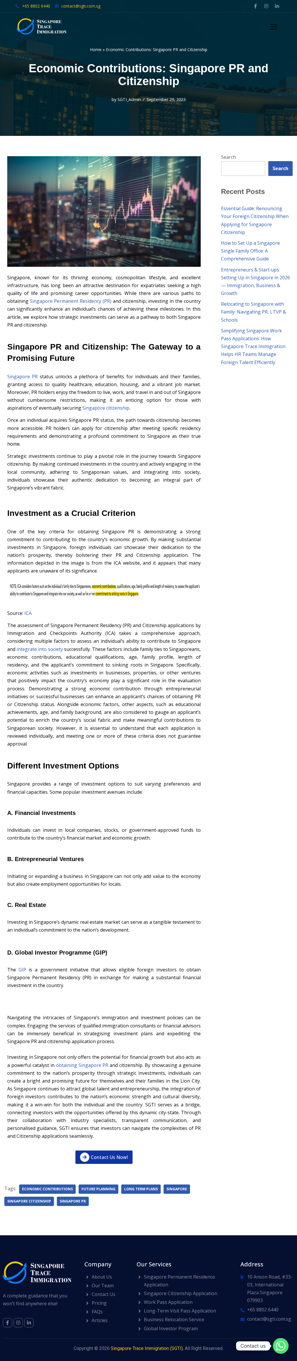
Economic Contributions (47, 1189)
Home (96, 49)
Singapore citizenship (105, 408)
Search (228, 157)
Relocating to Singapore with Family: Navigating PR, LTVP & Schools (253, 312)
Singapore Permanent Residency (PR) (70, 301)
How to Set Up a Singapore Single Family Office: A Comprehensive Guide (250, 251)
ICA (28, 613)
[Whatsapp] (281, 1346)
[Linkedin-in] (277, 6)
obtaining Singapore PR (82, 1065)
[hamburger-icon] (273, 28)
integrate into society (40, 649)
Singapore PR (22, 376)
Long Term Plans (141, 1189)
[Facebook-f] (255, 6)
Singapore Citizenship (29, 1201)
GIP (22, 969)
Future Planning (98, 1189)
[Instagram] (266, 6)
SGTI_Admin (129, 99)
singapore (176, 1189)
